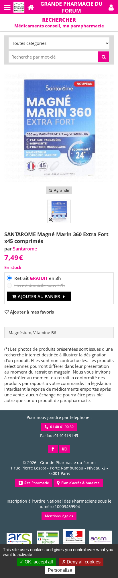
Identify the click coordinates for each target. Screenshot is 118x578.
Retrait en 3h (37, 278)
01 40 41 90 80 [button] (61, 426)
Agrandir (61, 190)
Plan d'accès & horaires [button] (79, 482)
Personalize (60, 570)
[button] (111, 7)
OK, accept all (38, 561)
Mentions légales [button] (59, 515)
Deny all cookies (83, 561)
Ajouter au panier (39, 296)
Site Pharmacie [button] (36, 482)
